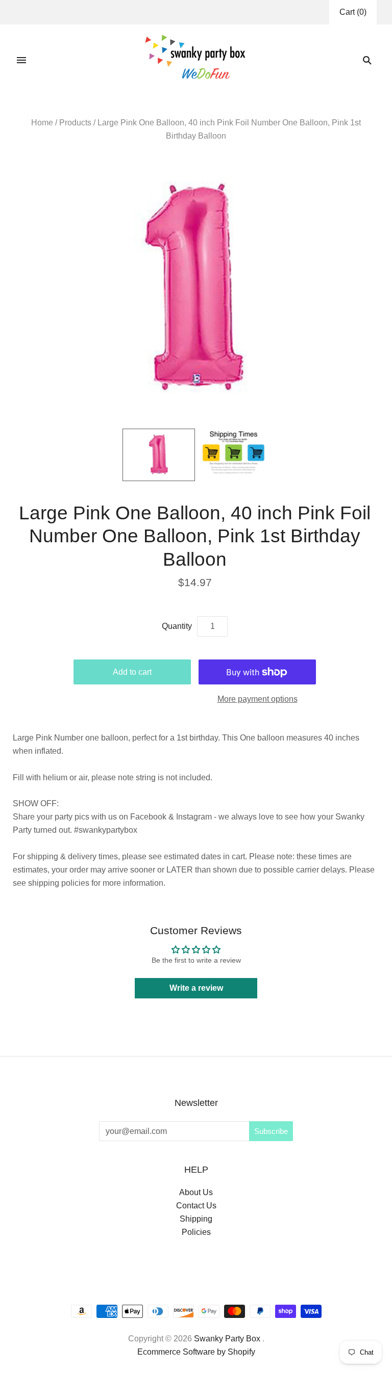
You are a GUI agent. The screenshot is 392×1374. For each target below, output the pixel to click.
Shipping (196, 1218)
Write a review (196, 988)
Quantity (177, 626)
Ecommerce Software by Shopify (196, 1351)
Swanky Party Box (227, 1338)
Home (42, 122)
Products (75, 122)
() (352, 12)
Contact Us (196, 1205)
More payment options (257, 699)
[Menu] (21, 60)
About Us (196, 1192)
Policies (196, 1232)
